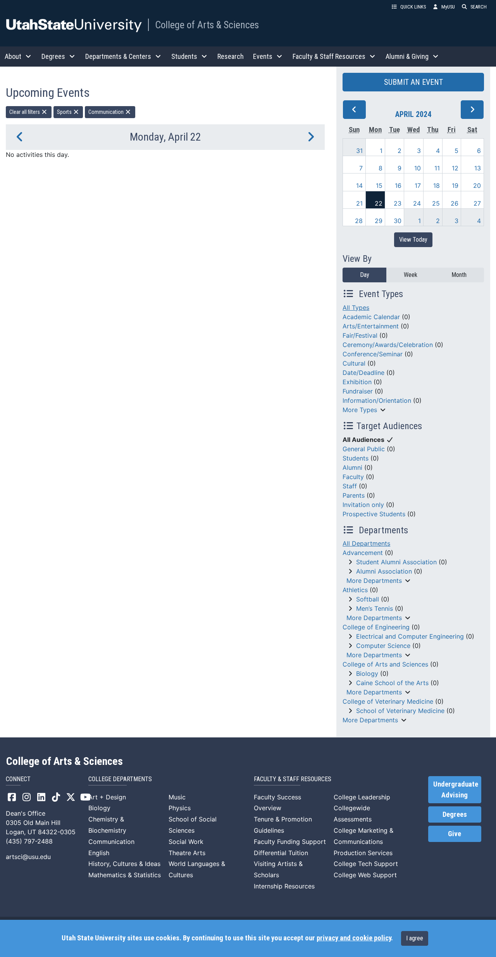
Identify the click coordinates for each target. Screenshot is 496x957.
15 (379, 185)
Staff (350, 486)
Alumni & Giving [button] (407, 56)
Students (356, 458)
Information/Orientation (377, 400)
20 (477, 185)
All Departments (366, 543)
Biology (367, 673)
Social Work (186, 841)
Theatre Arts (187, 853)
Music (177, 797)
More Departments (374, 580)
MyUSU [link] (448, 7)
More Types (360, 410)
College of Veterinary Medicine (388, 701)
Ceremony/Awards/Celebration (388, 345)
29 (378, 221)
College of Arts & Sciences (207, 25)
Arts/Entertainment (371, 326)
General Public (364, 449)
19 (455, 185)
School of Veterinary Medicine (400, 711)
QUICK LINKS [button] (413, 7)
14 (359, 185)
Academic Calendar (371, 317)
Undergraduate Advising (455, 789)
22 (378, 203)
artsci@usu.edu (28, 857)
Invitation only (363, 505)
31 (359, 151)
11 (437, 168)
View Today (413, 239)
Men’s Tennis (374, 608)
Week (410, 274)
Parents (354, 495)
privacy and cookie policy (354, 938)
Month (459, 274)
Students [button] (184, 56)
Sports (65, 112)
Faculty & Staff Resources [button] (329, 56)
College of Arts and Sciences (385, 664)
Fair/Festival (360, 335)
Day (364, 274)
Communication (106, 112)
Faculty (353, 477)
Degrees (455, 814)
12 (455, 168)
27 (477, 203)
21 (359, 203)
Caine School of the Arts (392, 683)
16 (398, 185)
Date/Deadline (363, 372)
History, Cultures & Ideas (124, 864)
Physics (180, 808)
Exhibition (357, 382)
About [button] (13, 56)
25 (436, 203)
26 (454, 203)
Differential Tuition (281, 853)
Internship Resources (284, 886)
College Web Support (365, 875)
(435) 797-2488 (29, 841)
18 (436, 185)
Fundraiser (358, 391)
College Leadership (362, 797)
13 (477, 168)
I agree (414, 938)
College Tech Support (366, 864)
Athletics (355, 590)
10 (417, 168)
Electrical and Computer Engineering (410, 636)
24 (417, 203)
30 (397, 221)
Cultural (354, 363)
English (98, 853)
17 (418, 185)
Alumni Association (384, 571)
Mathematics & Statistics (124, 875)
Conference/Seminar (373, 354)
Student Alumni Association (396, 562)
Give (454, 834)
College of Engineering (376, 627)
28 (359, 221)
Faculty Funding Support (290, 841)
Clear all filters (25, 112)
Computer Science (383, 645)
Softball (367, 599)
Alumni (352, 467)
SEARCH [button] (478, 7)
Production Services (363, 853)
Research (230, 56)
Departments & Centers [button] (118, 56)
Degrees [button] (53, 56)
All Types (356, 307)
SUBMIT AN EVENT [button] (413, 82)
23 (397, 203)
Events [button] (262, 56)
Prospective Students (374, 514)
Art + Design (107, 797)
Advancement (363, 553)
